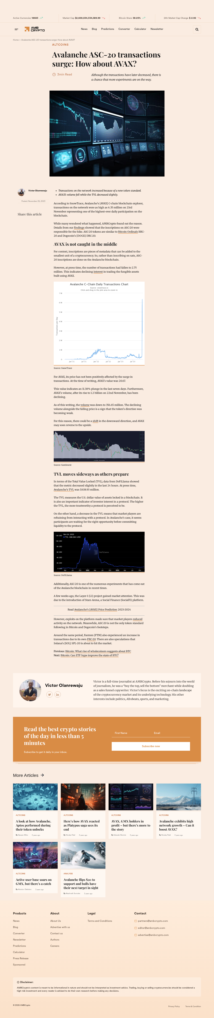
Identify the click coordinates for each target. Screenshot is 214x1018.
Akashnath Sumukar (73, 893)
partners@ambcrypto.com (153, 921)
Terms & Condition (193, 1007)
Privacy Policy (174, 1007)
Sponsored (19, 965)
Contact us (56, 933)
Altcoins (60, 45)
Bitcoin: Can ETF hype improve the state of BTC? (90, 655)
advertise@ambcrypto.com (153, 935)
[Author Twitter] (50, 695)
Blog (94, 29)
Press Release (21, 958)
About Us (55, 921)
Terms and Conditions (100, 921)
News (84, 29)
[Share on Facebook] (21, 222)
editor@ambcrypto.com (151, 928)
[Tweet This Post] (28, 222)
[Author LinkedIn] (58, 695)
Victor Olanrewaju (37, 191)
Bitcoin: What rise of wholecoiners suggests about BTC (98, 651)
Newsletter (157, 29)
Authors (54, 940)
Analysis (68, 874)
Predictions (107, 29)
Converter (124, 29)
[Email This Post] (41, 222)
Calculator (140, 29)
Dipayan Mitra (23, 835)
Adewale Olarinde (120, 835)
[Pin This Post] (34, 222)
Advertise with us (60, 927)
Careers (54, 946)
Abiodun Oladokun (24, 889)
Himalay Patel (70, 835)
